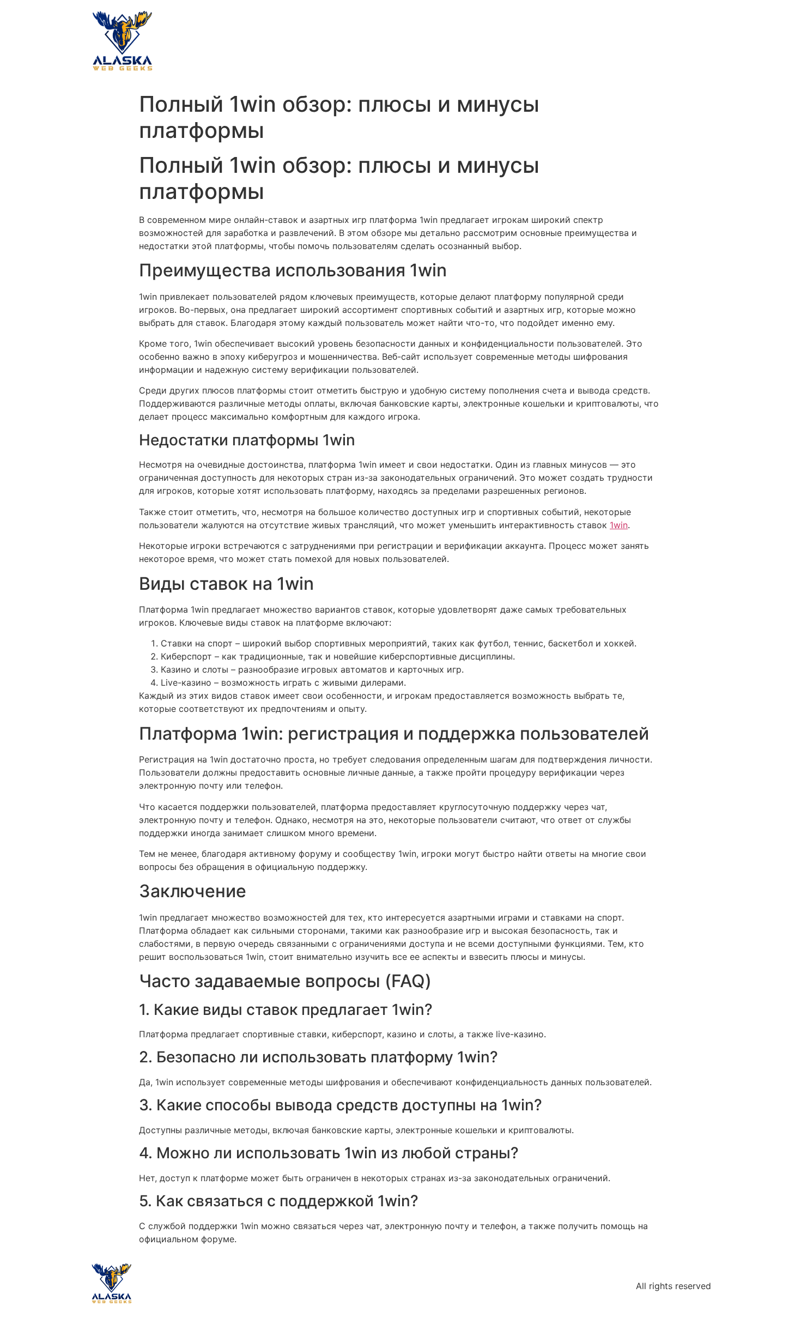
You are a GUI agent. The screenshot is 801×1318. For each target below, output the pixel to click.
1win (619, 524)
